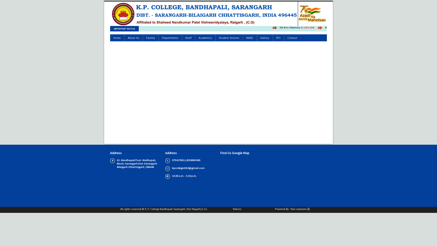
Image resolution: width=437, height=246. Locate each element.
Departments (170, 37)
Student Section (229, 37)
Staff (188, 37)
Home (117, 37)
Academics (205, 37)
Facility (150, 37)
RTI (278, 37)
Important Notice (124, 28)
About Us (133, 37)
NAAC (249, 37)
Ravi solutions (299, 209)
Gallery (264, 37)
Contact (292, 37)
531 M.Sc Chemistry (294, 27)
